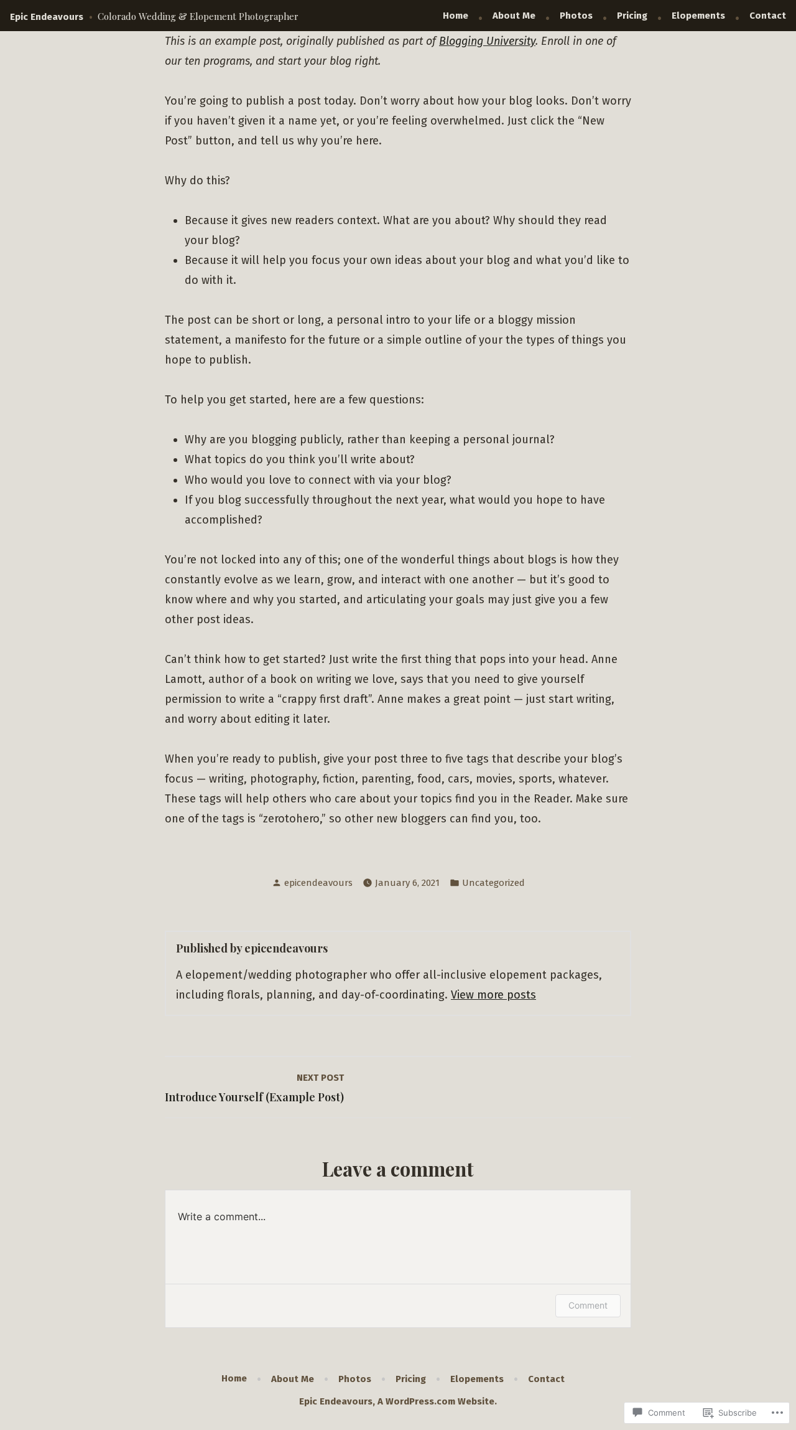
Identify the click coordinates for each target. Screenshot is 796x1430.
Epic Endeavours (46, 16)
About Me (514, 15)
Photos (576, 15)
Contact (767, 15)
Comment (588, 1305)
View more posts (493, 995)
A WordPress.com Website (435, 1401)
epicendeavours (318, 882)
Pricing (632, 15)
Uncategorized (493, 882)
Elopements (698, 15)
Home (455, 15)
